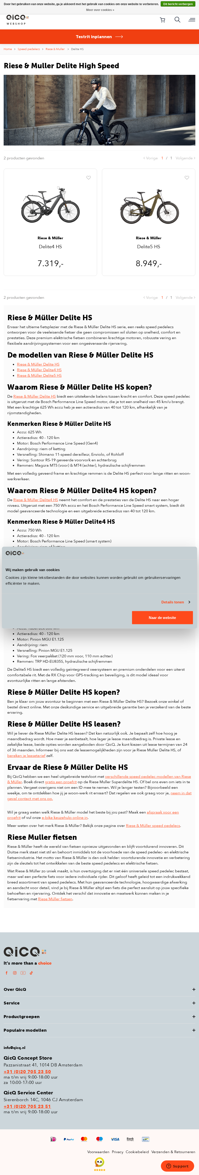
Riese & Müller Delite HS (38, 364)
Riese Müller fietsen (55, 899)
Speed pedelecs (29, 49)
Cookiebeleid (137, 1151)
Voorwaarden (98, 1151)
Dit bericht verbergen (178, 4)
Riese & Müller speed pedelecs (153, 825)
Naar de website (162, 617)
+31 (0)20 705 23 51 (27, 1106)
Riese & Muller (55, 49)
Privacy (117, 1151)
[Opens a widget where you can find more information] (177, 1166)
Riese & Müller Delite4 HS (39, 370)
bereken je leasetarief (26, 755)
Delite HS (77, 49)
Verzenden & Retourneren (173, 1151)
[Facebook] (6, 973)
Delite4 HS (50, 247)
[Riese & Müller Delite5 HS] (148, 205)
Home (8, 49)
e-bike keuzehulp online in (65, 817)
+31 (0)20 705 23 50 (27, 1072)
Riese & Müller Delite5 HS (39, 375)
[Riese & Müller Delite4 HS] (50, 205)
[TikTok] (31, 973)
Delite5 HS (148, 247)
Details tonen (172, 602)
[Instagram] (15, 973)
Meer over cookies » (100, 10)
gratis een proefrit (61, 782)
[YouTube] (23, 973)
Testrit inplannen (94, 36)
